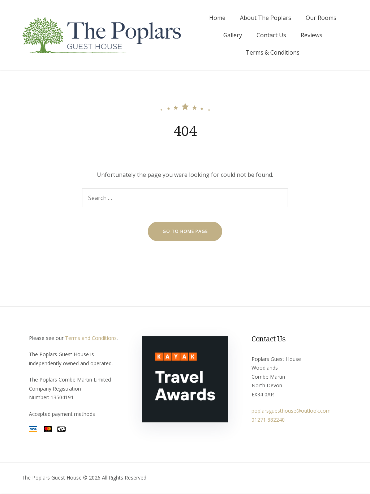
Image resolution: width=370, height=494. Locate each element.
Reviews (311, 35)
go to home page (185, 231)
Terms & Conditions (273, 52)
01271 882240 (268, 419)
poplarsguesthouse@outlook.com (291, 410)
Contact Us (271, 35)
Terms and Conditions (91, 338)
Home (217, 18)
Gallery (232, 35)
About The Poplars (265, 18)
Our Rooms (321, 18)
